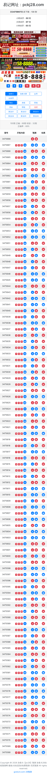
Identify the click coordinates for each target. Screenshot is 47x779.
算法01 (11, 112)
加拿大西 (23, 94)
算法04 (11, 116)
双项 (36, 103)
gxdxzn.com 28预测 (23, 772)
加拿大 (11, 94)
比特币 (11, 98)
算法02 (23, 112)
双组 (23, 107)
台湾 (35, 94)
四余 (11, 107)
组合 (11, 103)
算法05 (23, 116)
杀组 (23, 103)
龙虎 (36, 107)
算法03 (36, 112)
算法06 (36, 116)
